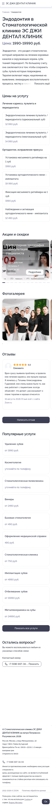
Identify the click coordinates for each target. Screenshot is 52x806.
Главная (6, 12)
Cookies (27, 799)
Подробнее (34, 272)
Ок (45, 801)
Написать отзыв (26, 420)
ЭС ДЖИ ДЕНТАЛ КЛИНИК (21, 3)
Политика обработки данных (34, 791)
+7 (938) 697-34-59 (15, 762)
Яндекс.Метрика (15, 803)
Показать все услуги (26, 628)
